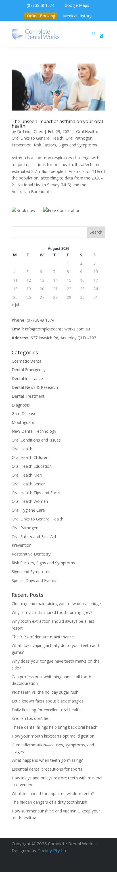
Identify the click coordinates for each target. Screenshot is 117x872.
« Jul (15, 304)
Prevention (22, 145)
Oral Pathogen (79, 138)
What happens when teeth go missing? (47, 760)
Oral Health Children (30, 457)
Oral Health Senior (28, 484)
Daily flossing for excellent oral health (46, 709)
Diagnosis (21, 405)
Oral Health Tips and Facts (36, 492)
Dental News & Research (35, 387)
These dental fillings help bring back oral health (54, 727)
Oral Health (86, 131)
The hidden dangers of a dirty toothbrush (49, 802)
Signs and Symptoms (31, 571)
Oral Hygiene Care (28, 510)
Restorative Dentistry (31, 554)
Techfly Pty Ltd (52, 850)
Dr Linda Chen (30, 131)
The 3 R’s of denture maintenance (43, 637)
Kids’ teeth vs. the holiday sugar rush (45, 692)
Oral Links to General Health (37, 138)
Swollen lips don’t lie (30, 718)
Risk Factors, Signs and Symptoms (65, 145)
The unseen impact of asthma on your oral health (57, 123)
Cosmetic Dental (27, 361)
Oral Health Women (30, 501)
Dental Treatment (28, 396)
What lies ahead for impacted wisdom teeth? (53, 793)
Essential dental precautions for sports (47, 769)
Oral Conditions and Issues (36, 440)
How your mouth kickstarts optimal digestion (53, 736)
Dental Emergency (28, 369)
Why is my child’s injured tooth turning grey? (52, 612)
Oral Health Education (32, 466)
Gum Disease (24, 413)
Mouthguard (23, 422)
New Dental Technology (34, 431)
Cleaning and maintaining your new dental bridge (56, 603)
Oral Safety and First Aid (34, 536)
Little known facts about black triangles (47, 701)
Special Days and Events (34, 580)
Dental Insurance (27, 378)
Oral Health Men (27, 475)
